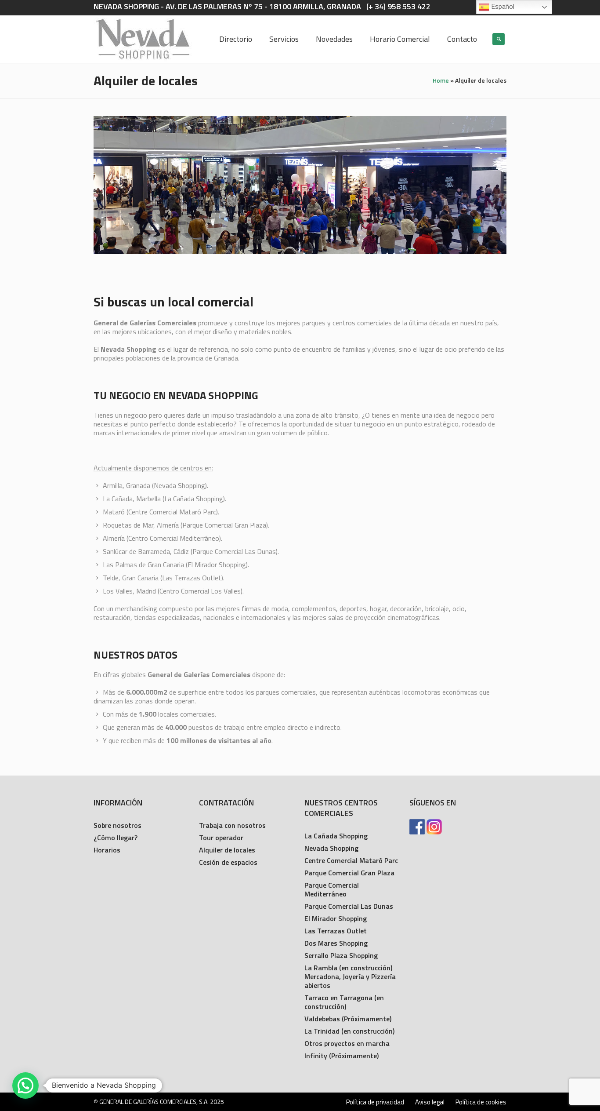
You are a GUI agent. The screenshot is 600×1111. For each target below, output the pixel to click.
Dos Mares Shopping (336, 943)
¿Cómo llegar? (115, 837)
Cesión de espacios (228, 862)
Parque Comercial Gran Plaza (349, 872)
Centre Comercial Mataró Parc (351, 860)
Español (501, 6)
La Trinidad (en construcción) (349, 1031)
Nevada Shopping (331, 848)
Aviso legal (430, 1102)
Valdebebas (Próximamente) (347, 1018)
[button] (25, 1085)
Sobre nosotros (117, 825)
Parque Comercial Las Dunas (348, 906)
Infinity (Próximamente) (341, 1055)
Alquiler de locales (227, 850)
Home (441, 80)
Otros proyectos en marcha (347, 1043)
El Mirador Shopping (335, 918)
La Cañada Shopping (336, 836)
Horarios (107, 850)
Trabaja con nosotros (232, 825)
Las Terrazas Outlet (335, 930)
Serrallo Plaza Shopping (341, 955)
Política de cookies (480, 1102)
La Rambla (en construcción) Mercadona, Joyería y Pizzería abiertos (350, 976)
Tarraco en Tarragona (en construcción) (344, 1002)
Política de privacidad (375, 1102)
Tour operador (221, 837)
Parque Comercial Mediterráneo (331, 889)
